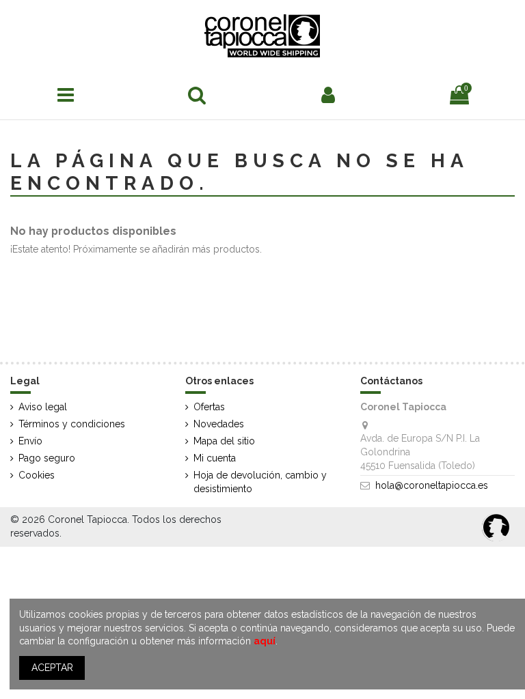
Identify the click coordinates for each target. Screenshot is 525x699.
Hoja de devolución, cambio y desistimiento (260, 482)
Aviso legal (42, 406)
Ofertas (209, 406)
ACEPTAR (52, 667)
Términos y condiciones (71, 423)
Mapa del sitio (224, 441)
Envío (30, 441)
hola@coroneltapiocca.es (431, 485)
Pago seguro (46, 458)
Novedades (218, 423)
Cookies (36, 475)
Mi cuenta (214, 458)
